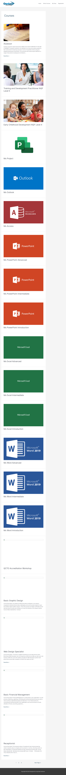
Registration (61, 3)
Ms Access (9, 226)
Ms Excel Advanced (12, 361)
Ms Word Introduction (13, 530)
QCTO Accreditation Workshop (17, 568)
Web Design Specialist (14, 651)
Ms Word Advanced (12, 463)
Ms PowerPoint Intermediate (16, 294)
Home (39, 3)
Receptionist (9, 743)
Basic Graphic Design (13, 600)
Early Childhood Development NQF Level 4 (23, 125)
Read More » (6, 56)
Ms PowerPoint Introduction (16, 327)
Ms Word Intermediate (14, 496)
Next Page (38, 762)
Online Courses (46, 3)
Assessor (8, 44)
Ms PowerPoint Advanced (15, 260)
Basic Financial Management (17, 694)
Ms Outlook (9, 192)
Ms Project (8, 158)
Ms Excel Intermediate (14, 395)
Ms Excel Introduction (13, 429)
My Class (54, 3)
